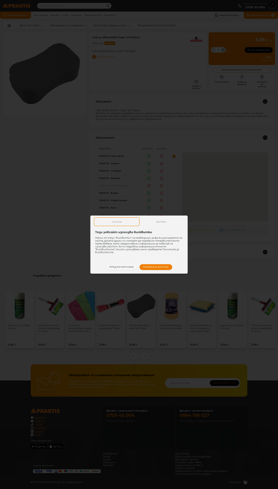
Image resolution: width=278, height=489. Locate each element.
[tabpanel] (139, 243)
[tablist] (139, 221)
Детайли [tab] (161, 221)
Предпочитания (121, 267)
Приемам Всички (156, 267)
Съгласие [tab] (117, 221)
